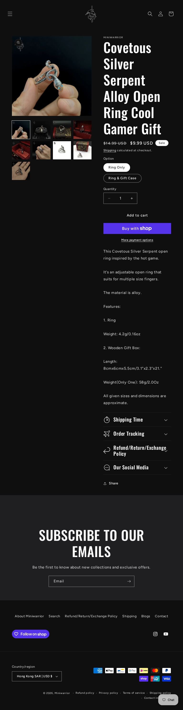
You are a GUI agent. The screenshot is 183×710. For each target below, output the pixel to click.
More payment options (137, 240)
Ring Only (116, 167)
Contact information (157, 697)
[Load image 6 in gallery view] (41, 150)
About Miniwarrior (29, 616)
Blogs (145, 616)
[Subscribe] (129, 581)
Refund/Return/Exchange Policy (91, 616)
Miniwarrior (62, 693)
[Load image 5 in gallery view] (21, 150)
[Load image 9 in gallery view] (21, 171)
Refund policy (85, 692)
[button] (10, 14)
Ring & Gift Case (122, 178)
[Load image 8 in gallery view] (82, 150)
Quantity (109, 189)
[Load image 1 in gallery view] (21, 130)
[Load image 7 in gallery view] (62, 150)
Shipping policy (160, 692)
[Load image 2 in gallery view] (41, 130)
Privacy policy (108, 692)
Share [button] (113, 483)
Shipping (109, 150)
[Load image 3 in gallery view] (62, 130)
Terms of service (134, 692)
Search (54, 616)
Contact (161, 616)
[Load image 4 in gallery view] (82, 130)
